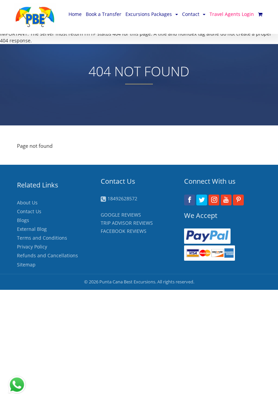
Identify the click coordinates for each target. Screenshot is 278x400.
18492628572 (122, 198)
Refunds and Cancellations (47, 255)
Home (75, 14)
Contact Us (29, 211)
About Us (27, 202)
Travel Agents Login (232, 14)
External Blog (32, 229)
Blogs (23, 220)
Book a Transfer (103, 14)
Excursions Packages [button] (148, 14)
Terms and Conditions (42, 238)
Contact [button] (190, 14)
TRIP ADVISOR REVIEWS (127, 223)
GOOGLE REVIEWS (121, 215)
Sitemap (26, 264)
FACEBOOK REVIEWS (123, 231)
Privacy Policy (32, 246)
